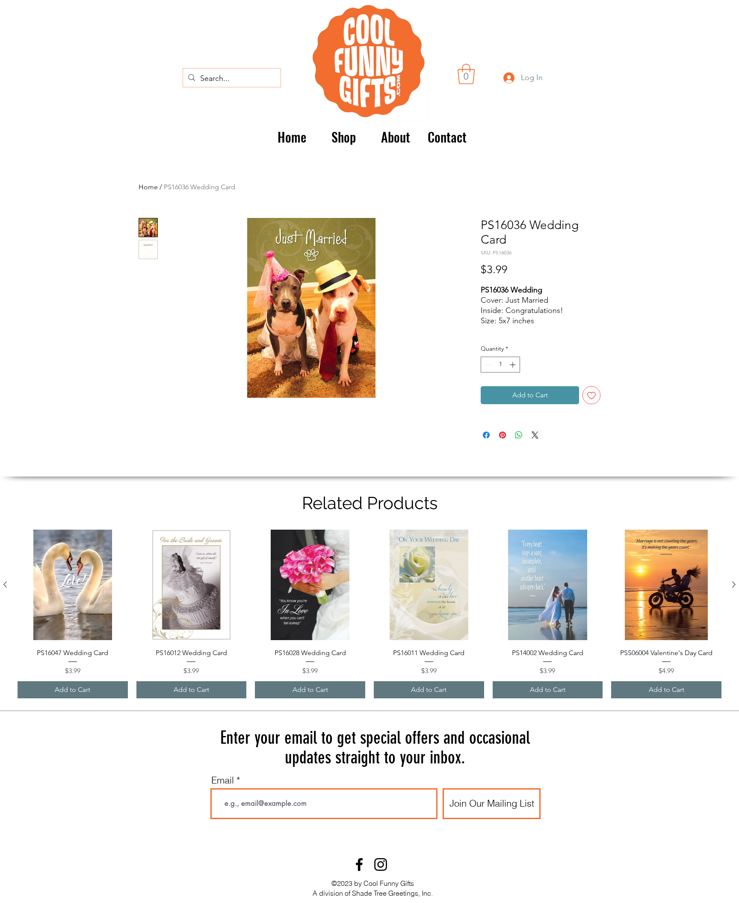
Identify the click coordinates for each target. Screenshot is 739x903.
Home (148, 187)
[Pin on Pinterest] (502, 435)
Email (222, 780)
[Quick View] (73, 585)
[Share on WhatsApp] (519, 435)
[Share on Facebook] (486, 435)
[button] (466, 74)
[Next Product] (734, 584)
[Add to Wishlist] (591, 395)
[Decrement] (487, 364)
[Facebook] (359, 864)
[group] (369, 614)
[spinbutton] (500, 364)
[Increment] (513, 364)
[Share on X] (535, 435)
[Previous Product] (5, 584)
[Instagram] (380, 864)
